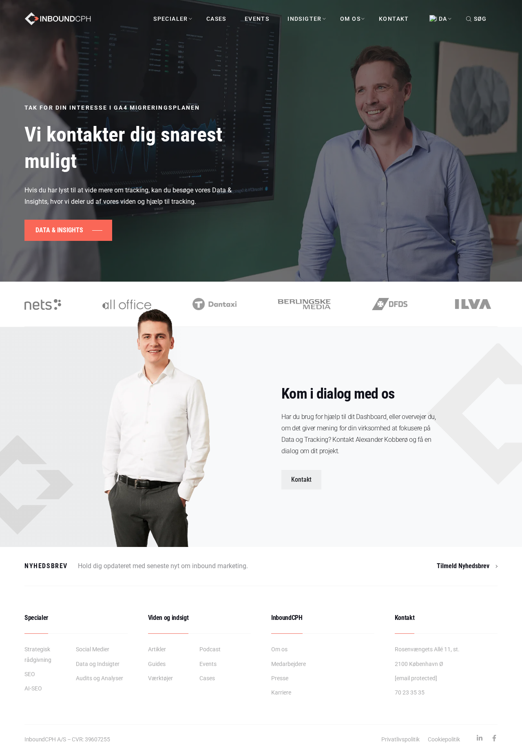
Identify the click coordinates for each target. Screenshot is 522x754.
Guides (157, 664)
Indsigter (305, 18)
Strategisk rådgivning (37, 654)
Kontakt (394, 18)
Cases (216, 18)
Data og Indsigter (97, 664)
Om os (350, 18)
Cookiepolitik (444, 739)
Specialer (170, 18)
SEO (29, 674)
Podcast (210, 649)
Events (257, 18)
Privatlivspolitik (400, 739)
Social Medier (92, 649)
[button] (301, 479)
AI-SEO (33, 688)
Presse (279, 678)
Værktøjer (160, 678)
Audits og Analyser (99, 678)
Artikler (157, 649)
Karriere (281, 692)
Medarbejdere (288, 664)
